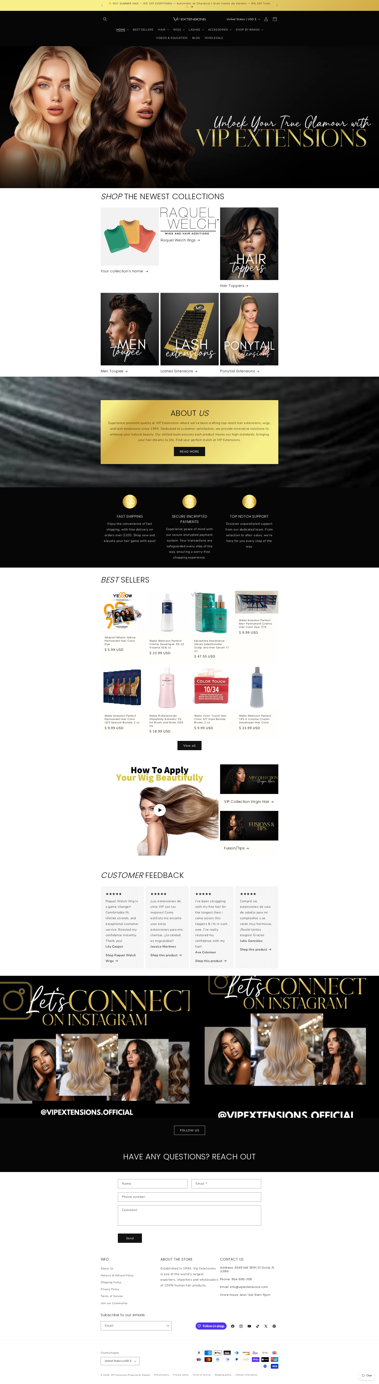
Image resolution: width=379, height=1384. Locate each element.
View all (189, 746)
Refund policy (161, 1374)
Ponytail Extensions (237, 371)
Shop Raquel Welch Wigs (121, 958)
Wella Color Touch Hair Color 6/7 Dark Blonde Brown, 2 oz (210, 719)
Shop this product (163, 955)
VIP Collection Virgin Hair (247, 801)
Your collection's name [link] (122, 271)
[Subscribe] (167, 1325)
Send (130, 1238)
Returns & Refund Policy (117, 1275)
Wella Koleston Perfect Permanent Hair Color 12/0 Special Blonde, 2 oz (122, 719)
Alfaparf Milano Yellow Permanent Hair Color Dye (120, 641)
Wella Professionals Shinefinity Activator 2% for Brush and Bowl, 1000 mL (166, 721)
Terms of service (202, 1374)
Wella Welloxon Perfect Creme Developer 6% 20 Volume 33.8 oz (166, 644)
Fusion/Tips (234, 848)
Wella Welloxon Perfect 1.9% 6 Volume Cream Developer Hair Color (255, 719)
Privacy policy (181, 1374)
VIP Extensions (119, 1375)
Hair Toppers (232, 285)
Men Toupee (112, 371)
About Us (107, 1268)
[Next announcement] (277, 5)
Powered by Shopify (139, 1375)
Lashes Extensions (176, 371)
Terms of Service (112, 1296)
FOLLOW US (189, 1130)
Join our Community (114, 1303)
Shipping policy (223, 1374)
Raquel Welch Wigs (178, 240)
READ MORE (189, 451)
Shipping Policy (111, 1282)
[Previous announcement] (102, 5)
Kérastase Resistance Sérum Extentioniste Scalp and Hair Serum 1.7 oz (211, 646)
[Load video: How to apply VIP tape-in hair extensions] (160, 810)
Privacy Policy (110, 1289)
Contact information (246, 1374)
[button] (105, 19)
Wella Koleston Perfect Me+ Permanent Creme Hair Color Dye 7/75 (255, 624)
